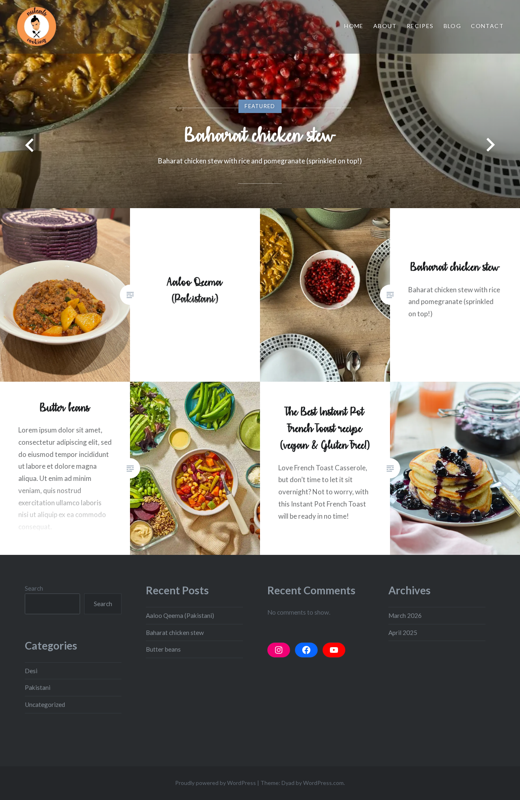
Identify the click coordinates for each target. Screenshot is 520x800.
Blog (453, 25)
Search (34, 588)
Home (354, 25)
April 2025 (402, 632)
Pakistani (37, 687)
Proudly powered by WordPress (215, 782)
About (385, 25)
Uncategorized (45, 704)
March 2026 (405, 615)
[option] (260, 104)
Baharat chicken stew (260, 135)
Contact (487, 25)
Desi (31, 670)
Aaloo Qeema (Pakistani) (180, 615)
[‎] (278, 650)
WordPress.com (323, 782)
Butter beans (163, 649)
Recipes (420, 25)
